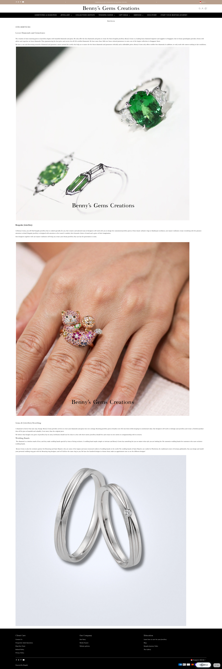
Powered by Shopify (22, 665)
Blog (145, 643)
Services (138, 15)
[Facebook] (16, 2)
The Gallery (147, 649)
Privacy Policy (20, 653)
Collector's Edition (85, 15)
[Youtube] (23, 2)
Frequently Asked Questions (24, 643)
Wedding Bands (106, 15)
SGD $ (203, 2)
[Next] (156, 2)
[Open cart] (205, 8)
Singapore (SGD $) (198, 660)
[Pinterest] (21, 2)
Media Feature (84, 643)
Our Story (152, 15)
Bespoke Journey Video (151, 646)
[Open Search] (199, 8)
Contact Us (19, 639)
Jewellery (66, 15)
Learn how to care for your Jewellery (155, 639)
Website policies (85, 646)
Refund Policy (20, 649)
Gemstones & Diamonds (46, 15)
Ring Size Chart (20, 646)
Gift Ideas (124, 15)
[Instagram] (18, 2)
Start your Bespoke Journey (174, 15)
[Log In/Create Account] (202, 8)
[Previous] (66, 2)
